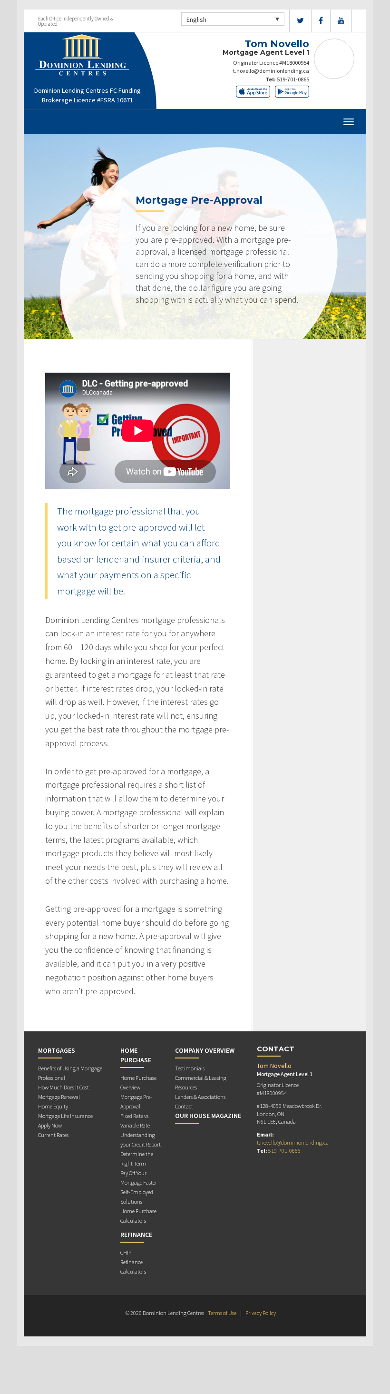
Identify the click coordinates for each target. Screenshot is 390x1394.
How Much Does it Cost (63, 1087)
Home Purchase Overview (138, 1082)
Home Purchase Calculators (138, 1215)
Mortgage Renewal (59, 1096)
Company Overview (204, 1050)
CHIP (125, 1252)
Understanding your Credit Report (140, 1139)
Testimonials (190, 1068)
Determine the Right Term (136, 1158)
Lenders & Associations (200, 1096)
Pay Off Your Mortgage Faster (138, 1177)
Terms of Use (222, 1312)
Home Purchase (135, 1055)
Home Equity (53, 1106)
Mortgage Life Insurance (65, 1115)
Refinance (136, 1234)
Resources (186, 1087)
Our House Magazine (208, 1115)
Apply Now (50, 1125)
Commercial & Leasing (200, 1077)
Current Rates (53, 1134)
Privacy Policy (260, 1312)
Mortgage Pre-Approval (136, 1101)
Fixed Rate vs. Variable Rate (135, 1120)
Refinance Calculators (133, 1266)
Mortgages (56, 1050)
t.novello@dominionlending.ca (271, 70)
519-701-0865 (293, 79)
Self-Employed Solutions (136, 1196)
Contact (184, 1106)
